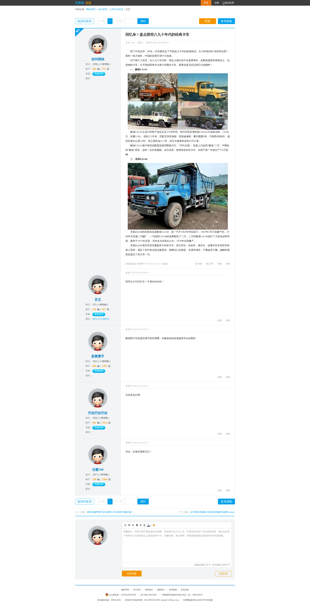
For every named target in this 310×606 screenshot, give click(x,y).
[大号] (132, 525)
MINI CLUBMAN (100, 319)
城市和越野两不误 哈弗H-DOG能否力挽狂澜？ (110, 512)
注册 (216, 3)
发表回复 (132, 573)
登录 (206, 3)
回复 (208, 21)
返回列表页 (84, 21)
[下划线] (144, 525)
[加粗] (136, 525)
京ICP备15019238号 (148, 595)
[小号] (125, 525)
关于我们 (137, 590)
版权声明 (125, 590)
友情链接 (173, 590)
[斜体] (140, 525)
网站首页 (90, 9)
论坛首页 (102, 9)
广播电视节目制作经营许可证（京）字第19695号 (182, 595)
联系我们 (149, 590)
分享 (211, 264)
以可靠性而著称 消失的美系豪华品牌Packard (212, 512)
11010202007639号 (128, 595)
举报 (228, 264)
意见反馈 (185, 590)
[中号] (129, 525)
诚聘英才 (161, 590)
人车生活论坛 (116, 9)
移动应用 (229, 3)
